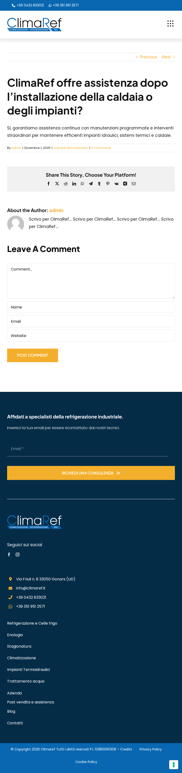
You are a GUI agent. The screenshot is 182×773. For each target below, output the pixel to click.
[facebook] (9, 554)
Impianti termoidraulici (71, 148)
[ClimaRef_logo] (34, 20)
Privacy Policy (151, 749)
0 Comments (101, 148)
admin (16, 148)
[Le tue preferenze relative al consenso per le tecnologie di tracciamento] (173, 764)
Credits (126, 749)
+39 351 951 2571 (65, 5)
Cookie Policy (86, 761)
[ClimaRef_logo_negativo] (34, 517)
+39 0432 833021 (30, 5)
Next (166, 57)
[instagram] (17, 554)
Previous (148, 57)
